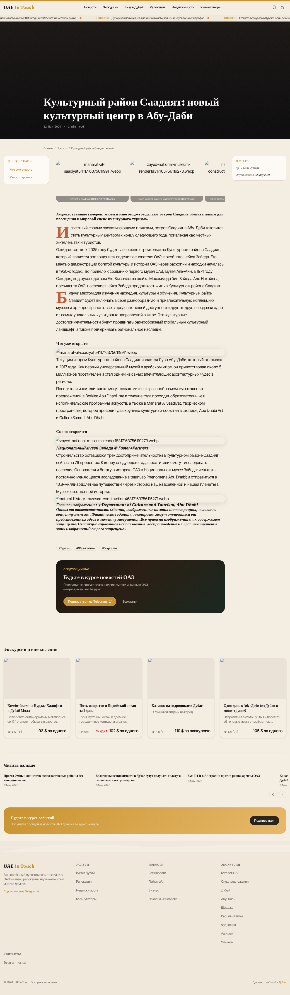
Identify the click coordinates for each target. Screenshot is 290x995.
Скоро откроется (21, 177)
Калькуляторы (211, 7)
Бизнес (154, 890)
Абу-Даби (228, 899)
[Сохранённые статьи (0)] (274, 7)
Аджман (227, 933)
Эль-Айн (227, 942)
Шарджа (227, 907)
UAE (19, 866)
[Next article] (282, 794)
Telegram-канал (15, 962)
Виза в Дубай (134, 7)
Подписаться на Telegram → (21, 891)
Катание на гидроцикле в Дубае (177, 705)
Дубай (225, 890)
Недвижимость (183, 7)
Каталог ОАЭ (230, 873)
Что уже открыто (21, 169)
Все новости (157, 873)
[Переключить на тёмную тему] (282, 7)
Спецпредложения (235, 881)
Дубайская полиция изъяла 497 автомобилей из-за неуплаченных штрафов (153, 18)
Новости (90, 7)
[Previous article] (273, 794)
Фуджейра (228, 925)
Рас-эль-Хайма (232, 916)
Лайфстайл (156, 881)
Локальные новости (163, 899)
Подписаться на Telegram (87, 601)
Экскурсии (110, 7)
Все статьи (130, 601)
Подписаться (264, 820)
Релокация (157, 7)
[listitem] (92, 181)
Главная (48, 148)
